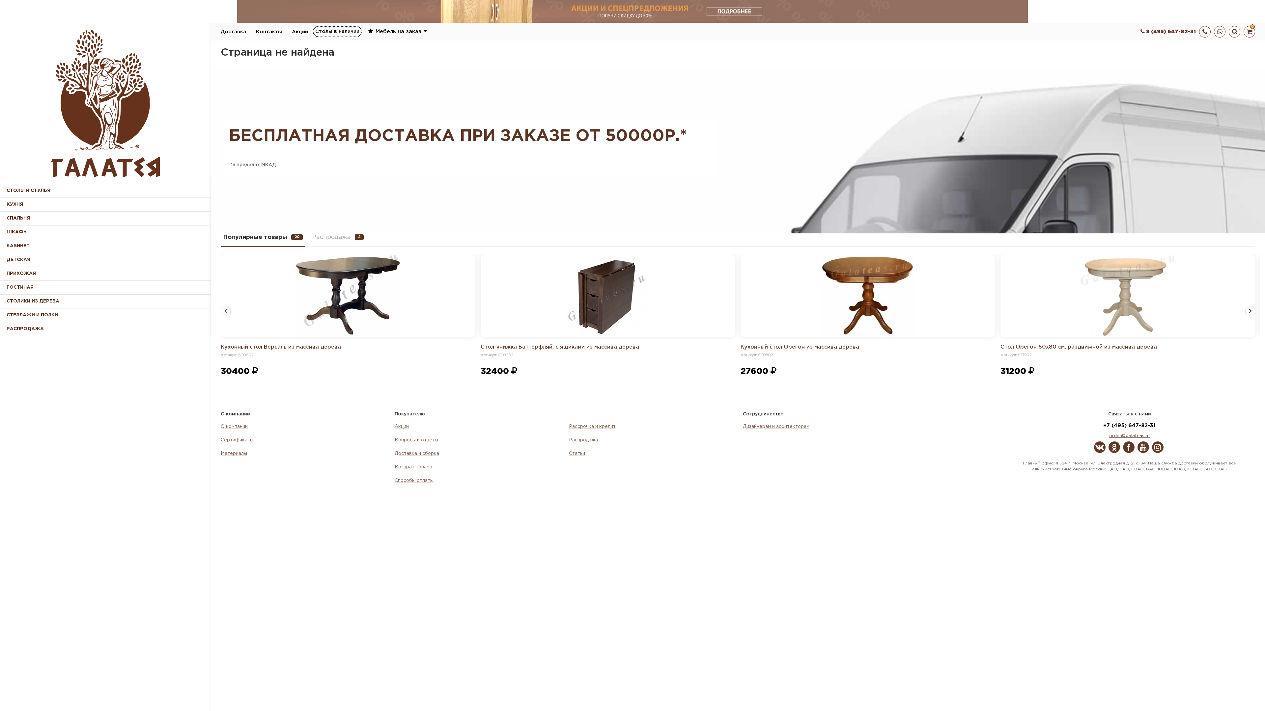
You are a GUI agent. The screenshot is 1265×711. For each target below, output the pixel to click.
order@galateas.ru (1129, 436)
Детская (18, 260)
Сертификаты (237, 440)
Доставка (233, 32)
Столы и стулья (28, 191)
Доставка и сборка (417, 454)
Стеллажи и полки (32, 315)
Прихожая (21, 274)
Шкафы (17, 232)
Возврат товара (413, 467)
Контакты (269, 32)
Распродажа (583, 440)
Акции (300, 32)
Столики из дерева (33, 301)
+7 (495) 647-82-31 (1129, 425)
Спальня (18, 218)
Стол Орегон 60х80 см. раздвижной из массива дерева (1078, 347)
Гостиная (20, 287)
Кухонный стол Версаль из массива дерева (281, 347)
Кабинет (18, 246)
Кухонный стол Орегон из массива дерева (800, 347)
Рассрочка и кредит (592, 427)
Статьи (577, 454)
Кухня (15, 204)
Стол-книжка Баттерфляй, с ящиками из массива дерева (560, 347)
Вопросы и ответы (416, 440)
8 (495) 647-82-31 (1170, 31)
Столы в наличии (337, 31)
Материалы (234, 454)
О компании (234, 427)
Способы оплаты (414, 481)
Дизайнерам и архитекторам (776, 427)
